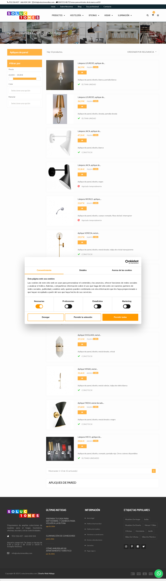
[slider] (11, 79)
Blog (79, 6)
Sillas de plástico (149, 537)
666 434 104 (25, 2)
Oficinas (128, 531)
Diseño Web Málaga (46, 573)
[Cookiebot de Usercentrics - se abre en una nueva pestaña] (127, 262)
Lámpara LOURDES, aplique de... (91, 63)
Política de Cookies (93, 529)
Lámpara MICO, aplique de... (89, 437)
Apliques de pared (19, 52)
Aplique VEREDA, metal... (88, 233)
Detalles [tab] (83, 270)
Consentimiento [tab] (44, 270)
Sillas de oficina (131, 537)
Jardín (150, 531)
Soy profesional (92, 6)
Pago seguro (91, 551)
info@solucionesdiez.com (44, 2)
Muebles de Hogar (132, 519)
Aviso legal (90, 518)
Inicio (53, 6)
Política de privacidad (94, 524)
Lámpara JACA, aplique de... (89, 131)
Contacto (107, 6)
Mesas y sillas (150, 525)
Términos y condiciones (95, 534)
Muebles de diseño (133, 525)
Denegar (46, 317)
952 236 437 (14, 2)
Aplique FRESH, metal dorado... (91, 403)
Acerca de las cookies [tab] (122, 270)
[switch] (68, 306)
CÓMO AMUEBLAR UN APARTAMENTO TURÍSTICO (58, 549)
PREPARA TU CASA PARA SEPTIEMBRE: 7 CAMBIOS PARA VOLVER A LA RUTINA (60, 520)
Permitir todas (120, 317)
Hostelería (140, 531)
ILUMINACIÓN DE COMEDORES (60, 536)
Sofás (146, 519)
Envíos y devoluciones (94, 540)
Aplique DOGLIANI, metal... (89, 335)
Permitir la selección (83, 317)
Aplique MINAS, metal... (88, 369)
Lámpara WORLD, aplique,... (89, 199)
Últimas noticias (56, 510)
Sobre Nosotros (66, 6)
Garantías (90, 545)
